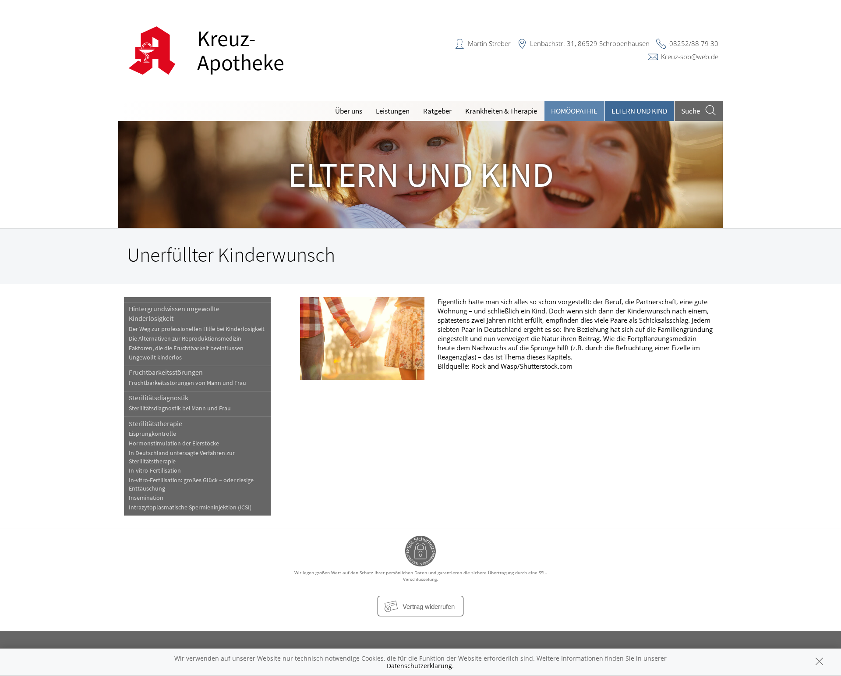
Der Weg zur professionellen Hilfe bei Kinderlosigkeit (197, 329)
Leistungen (393, 111)
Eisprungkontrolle (152, 434)
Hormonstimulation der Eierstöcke (174, 443)
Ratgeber (437, 111)
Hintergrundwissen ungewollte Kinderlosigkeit (174, 313)
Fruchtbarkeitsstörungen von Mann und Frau (187, 383)
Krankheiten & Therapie (501, 111)
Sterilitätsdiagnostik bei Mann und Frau (180, 408)
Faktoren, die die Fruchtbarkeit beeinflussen (186, 348)
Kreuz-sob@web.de (689, 56)
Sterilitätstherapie (155, 423)
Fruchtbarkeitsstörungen (166, 372)
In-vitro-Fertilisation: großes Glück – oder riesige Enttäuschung (191, 484)
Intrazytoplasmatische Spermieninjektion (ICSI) (190, 507)
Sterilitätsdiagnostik (158, 397)
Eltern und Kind (639, 111)
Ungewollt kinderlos (155, 357)
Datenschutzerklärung (419, 666)
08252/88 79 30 (693, 43)
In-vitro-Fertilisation (155, 470)
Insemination (146, 498)
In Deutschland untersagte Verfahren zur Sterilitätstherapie (182, 457)
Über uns (348, 111)
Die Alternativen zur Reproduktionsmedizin (185, 338)
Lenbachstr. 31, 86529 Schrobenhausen (590, 43)
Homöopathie (574, 111)
